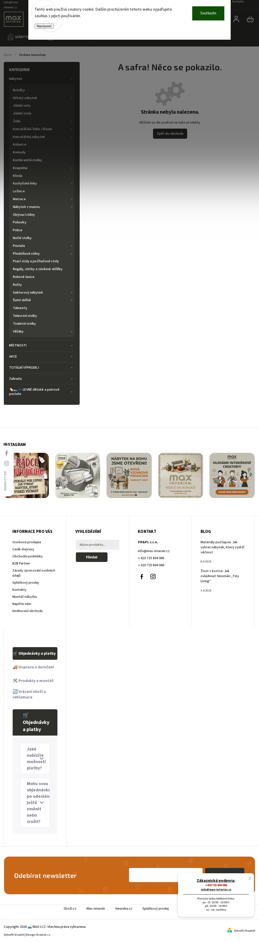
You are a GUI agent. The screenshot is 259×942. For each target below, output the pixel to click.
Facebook (141, 576)
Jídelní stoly (22, 113)
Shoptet (19, 935)
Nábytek (15, 78)
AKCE (13, 356)
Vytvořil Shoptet (244, 931)
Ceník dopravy (23, 549)
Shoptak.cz (43, 935)
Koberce (19, 144)
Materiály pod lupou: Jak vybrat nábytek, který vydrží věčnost (222, 547)
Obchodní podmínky (27, 556)
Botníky (19, 90)
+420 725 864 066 (216, 885)
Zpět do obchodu (170, 133)
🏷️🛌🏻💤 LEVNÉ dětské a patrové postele (34, 391)
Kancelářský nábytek (29, 136)
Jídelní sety (22, 105)
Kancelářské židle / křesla (32, 129)
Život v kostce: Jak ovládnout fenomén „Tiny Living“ (220, 576)
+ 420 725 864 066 (151, 558)
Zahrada (15, 378)
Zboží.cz (69, 908)
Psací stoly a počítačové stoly (36, 261)
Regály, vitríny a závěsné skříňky (37, 269)
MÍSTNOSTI (18, 345)
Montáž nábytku (24, 596)
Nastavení (44, 26)
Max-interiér (96, 908)
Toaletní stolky (24, 323)
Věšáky (18, 331)
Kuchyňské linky (25, 183)
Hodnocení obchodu (27, 611)
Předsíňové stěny (26, 253)
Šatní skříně (22, 300)
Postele (19, 245)
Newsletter (5, 481)
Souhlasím (208, 13)
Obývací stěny (24, 214)
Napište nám (21, 603)
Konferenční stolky (27, 160)
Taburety (20, 308)
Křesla (18, 175)
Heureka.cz (123, 908)
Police (18, 230)
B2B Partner (21, 563)
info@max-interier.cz (154, 551)
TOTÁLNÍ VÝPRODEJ (24, 367)
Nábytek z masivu (26, 206)
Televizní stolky (25, 315)
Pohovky (19, 222)
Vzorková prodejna (26, 542)
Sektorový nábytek (28, 292)
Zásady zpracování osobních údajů (33, 573)
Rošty (17, 284)
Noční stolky (22, 238)
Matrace (19, 199)
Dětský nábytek (25, 98)
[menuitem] (22, 37)
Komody (19, 152)
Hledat (91, 557)
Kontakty (19, 589)
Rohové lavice (23, 276)
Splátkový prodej (25, 582)
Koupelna (20, 168)
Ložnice (19, 191)
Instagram (153, 576)
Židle (17, 121)
